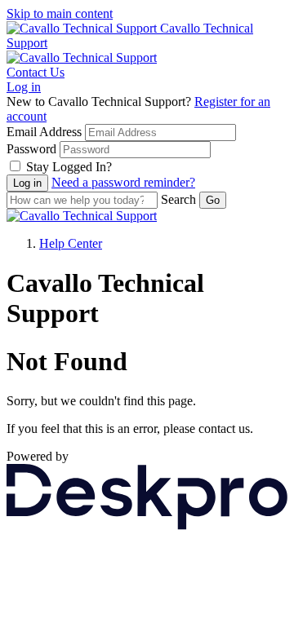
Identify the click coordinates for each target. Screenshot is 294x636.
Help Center (70, 243)
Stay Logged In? (69, 167)
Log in (24, 87)
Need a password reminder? (123, 182)
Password (31, 149)
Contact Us (36, 72)
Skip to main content (60, 13)
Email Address (44, 132)
